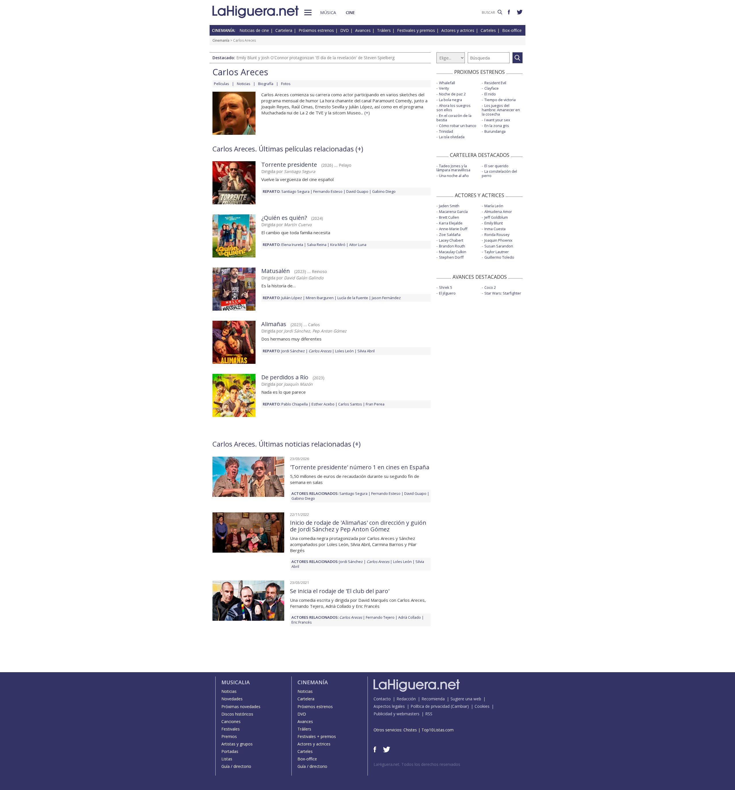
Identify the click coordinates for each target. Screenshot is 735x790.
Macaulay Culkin (452, 251)
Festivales (230, 729)
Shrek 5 (445, 287)
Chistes (410, 730)
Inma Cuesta (495, 228)
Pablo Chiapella (294, 404)
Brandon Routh (452, 246)
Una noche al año (454, 175)
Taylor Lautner (496, 251)
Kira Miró (337, 244)
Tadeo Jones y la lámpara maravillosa (453, 168)
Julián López (291, 297)
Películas (221, 83)
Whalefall (447, 82)
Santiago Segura (295, 191)
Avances (363, 30)
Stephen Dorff (451, 257)
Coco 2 (490, 287)
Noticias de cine (254, 30)
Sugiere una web (465, 698)
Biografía (265, 83)
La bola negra (450, 99)
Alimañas (273, 324)
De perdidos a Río (284, 377)
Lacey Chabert (451, 240)
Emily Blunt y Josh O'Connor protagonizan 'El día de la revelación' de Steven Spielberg (315, 57)
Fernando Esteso (328, 191)
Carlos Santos (350, 404)
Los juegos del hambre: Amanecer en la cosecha (501, 110)
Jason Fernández (386, 297)
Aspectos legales (389, 706)
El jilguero (447, 293)
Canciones (231, 721)
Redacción (406, 698)
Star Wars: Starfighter (502, 293)
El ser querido (496, 165)
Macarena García (453, 211)
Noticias (243, 83)
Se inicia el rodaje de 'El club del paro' (339, 591)
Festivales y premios (416, 30)
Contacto (382, 698)
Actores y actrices (457, 30)
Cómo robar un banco (457, 125)
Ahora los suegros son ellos (453, 107)
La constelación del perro (499, 173)
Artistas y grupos (237, 744)
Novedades (232, 698)
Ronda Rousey (496, 234)
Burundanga (495, 131)
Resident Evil (495, 82)
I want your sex (497, 119)
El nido (490, 94)
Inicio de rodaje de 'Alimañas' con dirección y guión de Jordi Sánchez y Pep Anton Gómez (358, 526)
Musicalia (235, 682)
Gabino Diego (384, 191)
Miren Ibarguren (320, 297)
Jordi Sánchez (293, 350)
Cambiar (459, 706)
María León (493, 205)
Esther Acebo (323, 404)
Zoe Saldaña (450, 234)
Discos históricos (237, 714)
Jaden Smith (449, 205)
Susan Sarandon (498, 246)
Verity (444, 88)
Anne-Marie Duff (453, 228)
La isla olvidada (452, 136)
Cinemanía (220, 40)
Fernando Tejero (380, 617)
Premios (229, 736)
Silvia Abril (366, 350)
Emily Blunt (493, 223)
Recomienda (433, 698)
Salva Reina (316, 244)
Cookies (482, 706)
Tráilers (384, 30)
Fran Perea (375, 404)
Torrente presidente (289, 164)
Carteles (488, 30)
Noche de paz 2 (452, 94)
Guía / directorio (236, 766)
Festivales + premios (316, 736)
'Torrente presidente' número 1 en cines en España (359, 467)
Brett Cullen (449, 217)
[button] (308, 12)
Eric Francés (301, 622)
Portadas (229, 751)
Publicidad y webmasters (396, 713)
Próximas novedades (240, 706)
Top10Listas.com (437, 730)
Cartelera (283, 30)
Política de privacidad (430, 706)
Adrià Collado (409, 617)
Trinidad (446, 131)
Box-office (512, 30)
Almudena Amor (498, 211)
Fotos (286, 83)
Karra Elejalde (451, 223)
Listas (226, 759)
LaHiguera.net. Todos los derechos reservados (417, 764)
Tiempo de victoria (500, 99)
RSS (428, 713)
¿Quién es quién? (284, 218)
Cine (350, 12)
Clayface (491, 88)
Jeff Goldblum (496, 217)
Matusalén (275, 271)
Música (328, 12)
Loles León (344, 350)
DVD (344, 30)
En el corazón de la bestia (453, 117)
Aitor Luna (357, 244)
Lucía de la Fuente (352, 297)
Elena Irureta (292, 244)
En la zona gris (496, 125)
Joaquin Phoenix (498, 240)
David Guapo (357, 191)
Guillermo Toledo (499, 257)
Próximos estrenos (316, 30)
